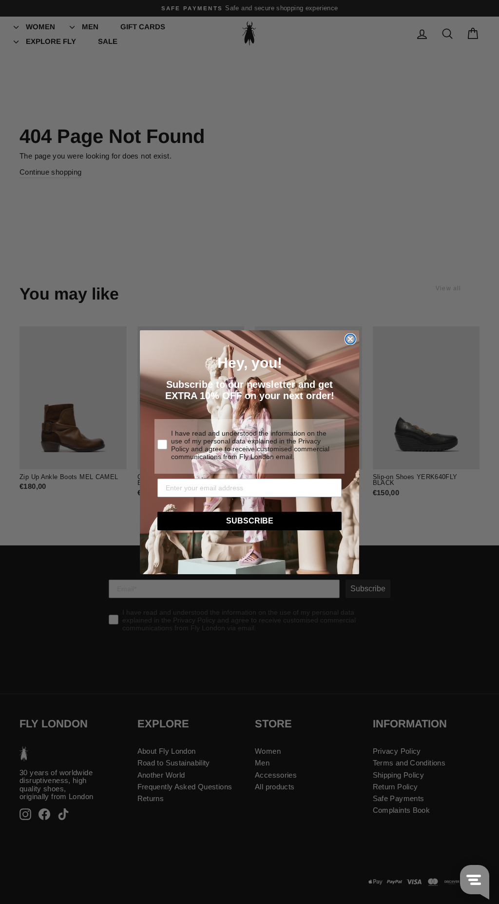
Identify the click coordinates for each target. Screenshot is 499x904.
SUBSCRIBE (249, 521)
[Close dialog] (350, 339)
